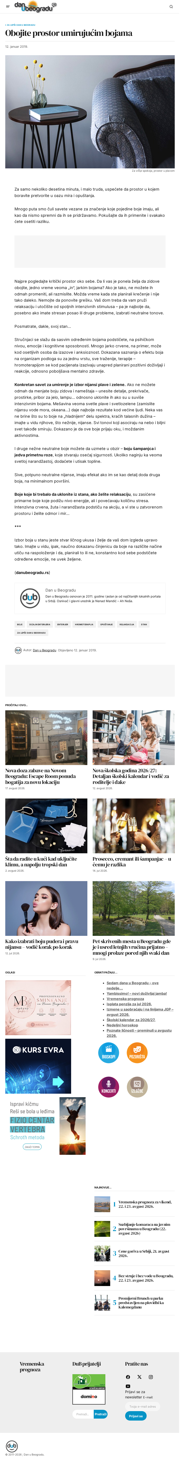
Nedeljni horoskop (122, 1025)
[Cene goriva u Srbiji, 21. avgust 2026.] (102, 1253)
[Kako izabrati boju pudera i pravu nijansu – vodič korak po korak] (46, 908)
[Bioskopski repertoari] (108, 1052)
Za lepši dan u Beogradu (21, 25)
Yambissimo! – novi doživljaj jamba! (137, 993)
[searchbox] (83, 1414)
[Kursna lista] (38, 1007)
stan (144, 624)
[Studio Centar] (88, 1381)
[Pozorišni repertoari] (137, 1052)
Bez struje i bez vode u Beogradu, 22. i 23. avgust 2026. (146, 1278)
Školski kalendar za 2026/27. (131, 1020)
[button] (8, 6)
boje (19, 624)
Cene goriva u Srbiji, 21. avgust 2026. (144, 1253)
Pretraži (101, 1414)
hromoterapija (84, 624)
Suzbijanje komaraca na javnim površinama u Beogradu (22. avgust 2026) (144, 1229)
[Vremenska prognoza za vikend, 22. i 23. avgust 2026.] (102, 1204)
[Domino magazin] (88, 1396)
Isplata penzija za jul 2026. (129, 1004)
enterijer (62, 624)
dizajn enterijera (39, 624)
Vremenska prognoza (125, 999)
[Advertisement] (100, 251)
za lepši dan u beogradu (31, 633)
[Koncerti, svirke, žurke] (108, 1087)
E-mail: (148, 1397)
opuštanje (106, 624)
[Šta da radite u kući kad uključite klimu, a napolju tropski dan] (46, 825)
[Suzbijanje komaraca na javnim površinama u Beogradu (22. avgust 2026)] (102, 1229)
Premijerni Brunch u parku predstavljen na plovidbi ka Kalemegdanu (141, 1302)
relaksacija (127, 624)
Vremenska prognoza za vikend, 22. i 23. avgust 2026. (145, 1204)
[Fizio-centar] (45, 1125)
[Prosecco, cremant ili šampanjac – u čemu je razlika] (134, 825)
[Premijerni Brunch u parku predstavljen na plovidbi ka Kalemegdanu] (102, 1303)
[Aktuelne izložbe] (137, 1087)
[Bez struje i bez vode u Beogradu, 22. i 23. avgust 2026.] (102, 1278)
